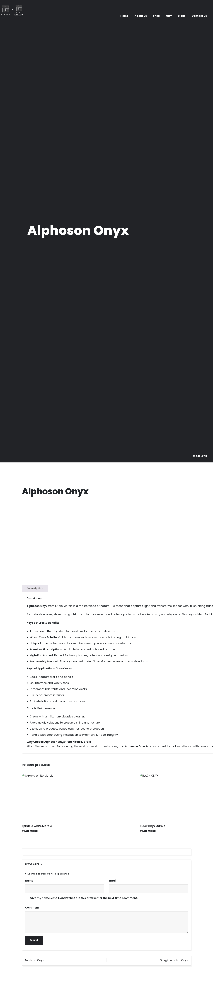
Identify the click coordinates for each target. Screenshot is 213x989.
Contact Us (199, 16)
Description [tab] (35, 868)
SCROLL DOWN (200, 735)
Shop (156, 16)
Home (124, 16)
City (169, 16)
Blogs (181, 16)
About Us (141, 16)
